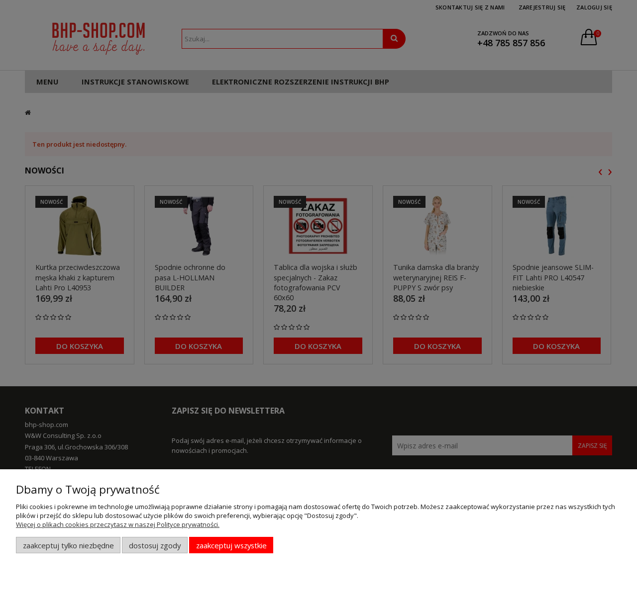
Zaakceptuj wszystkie (231, 545)
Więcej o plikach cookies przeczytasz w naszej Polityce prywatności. (117, 524)
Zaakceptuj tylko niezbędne (68, 545)
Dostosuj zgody (155, 545)
